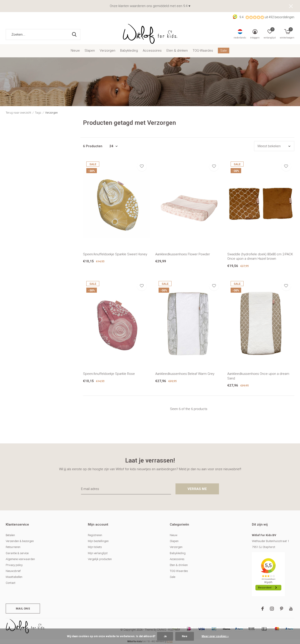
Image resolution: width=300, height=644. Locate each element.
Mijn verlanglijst (98, 553)
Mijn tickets (95, 547)
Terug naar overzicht (18, 112)
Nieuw (75, 51)
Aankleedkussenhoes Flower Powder (182, 254)
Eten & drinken (177, 51)
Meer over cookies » (215, 636)
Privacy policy (14, 565)
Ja (165, 636)
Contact (10, 582)
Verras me (197, 489)
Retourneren (13, 547)
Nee (184, 636)
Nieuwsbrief (13, 571)
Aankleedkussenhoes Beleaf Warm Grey (184, 374)
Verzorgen (107, 51)
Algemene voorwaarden (20, 559)
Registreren (95, 535)
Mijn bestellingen (98, 541)
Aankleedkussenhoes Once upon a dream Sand (258, 376)
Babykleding (129, 51)
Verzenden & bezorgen (20, 541)
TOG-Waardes (203, 51)
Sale (223, 51)
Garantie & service (17, 553)
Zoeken (74, 34)
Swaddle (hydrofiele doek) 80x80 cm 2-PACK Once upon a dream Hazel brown (260, 256)
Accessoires (152, 51)
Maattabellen (14, 577)
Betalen (10, 535)
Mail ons (23, 608)
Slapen (90, 51)
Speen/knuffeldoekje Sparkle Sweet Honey (115, 254)
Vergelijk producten (100, 559)
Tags (38, 112)
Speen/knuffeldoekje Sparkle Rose (109, 374)
